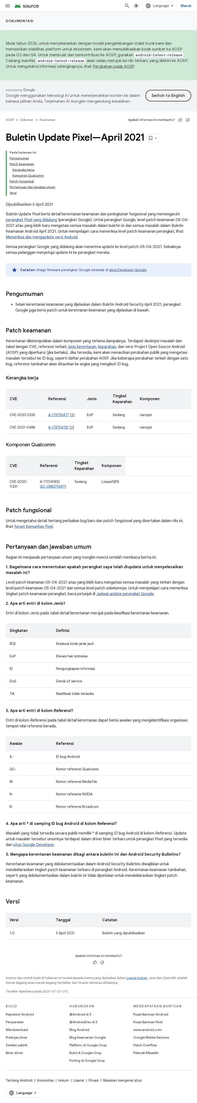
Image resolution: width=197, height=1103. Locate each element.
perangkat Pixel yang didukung (31, 220)
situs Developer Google (127, 270)
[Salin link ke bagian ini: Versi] (24, 902)
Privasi (93, 1080)
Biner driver (14, 1053)
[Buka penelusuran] (127, 6)
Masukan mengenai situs (122, 1080)
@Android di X (80, 1014)
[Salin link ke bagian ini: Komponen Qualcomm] (60, 445)
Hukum (63, 1080)
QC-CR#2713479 (53, 486)
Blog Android (79, 1030)
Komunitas (45, 1080)
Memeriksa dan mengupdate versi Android (41, 237)
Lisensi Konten (137, 978)
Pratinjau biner (16, 1037)
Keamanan (47, 120)
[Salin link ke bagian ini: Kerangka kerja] (43, 378)
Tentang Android (19, 1080)
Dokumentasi (20, 21)
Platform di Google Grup (88, 1045)
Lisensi (79, 1080)
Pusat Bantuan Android (150, 1014)
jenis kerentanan (82, 346)
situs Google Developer (33, 844)
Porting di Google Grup (87, 1060)
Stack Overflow (145, 1045)
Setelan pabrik (16, 1045)
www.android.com (147, 1030)
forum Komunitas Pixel (33, 526)
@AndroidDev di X (83, 1022)
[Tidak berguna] (187, 120)
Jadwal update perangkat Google (125, 594)
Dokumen (26, 120)
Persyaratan (15, 1022)
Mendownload (17, 1030)
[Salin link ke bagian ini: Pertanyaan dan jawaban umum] (96, 547)
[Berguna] (180, 120)
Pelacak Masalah (146, 1053)
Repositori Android (20, 1014)
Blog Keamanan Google (87, 1037)
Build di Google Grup (85, 1053)
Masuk (186, 6)
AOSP (10, 120)
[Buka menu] (7, 6)
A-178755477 (58, 415)
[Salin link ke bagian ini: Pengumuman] (48, 294)
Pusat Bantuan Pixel (147, 1022)
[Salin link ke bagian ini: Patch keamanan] (56, 331)
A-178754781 (58, 427)
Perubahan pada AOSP (113, 66)
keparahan (107, 346)
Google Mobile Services (151, 1037)
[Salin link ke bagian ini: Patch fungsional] (56, 511)
